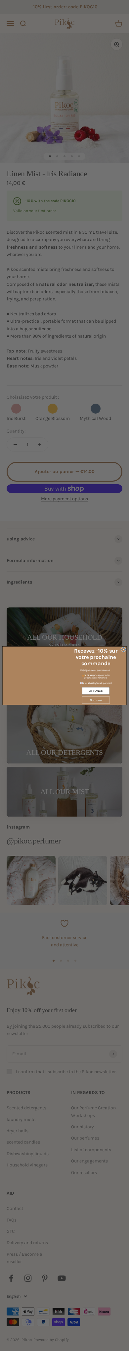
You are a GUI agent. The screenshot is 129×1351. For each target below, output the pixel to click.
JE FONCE (96, 690)
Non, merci (96, 700)
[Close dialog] (124, 649)
